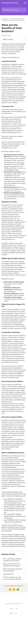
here (20, 407)
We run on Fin (15, 613)
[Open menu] (25, 3)
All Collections (5, 19)
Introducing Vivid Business (18, 19)
